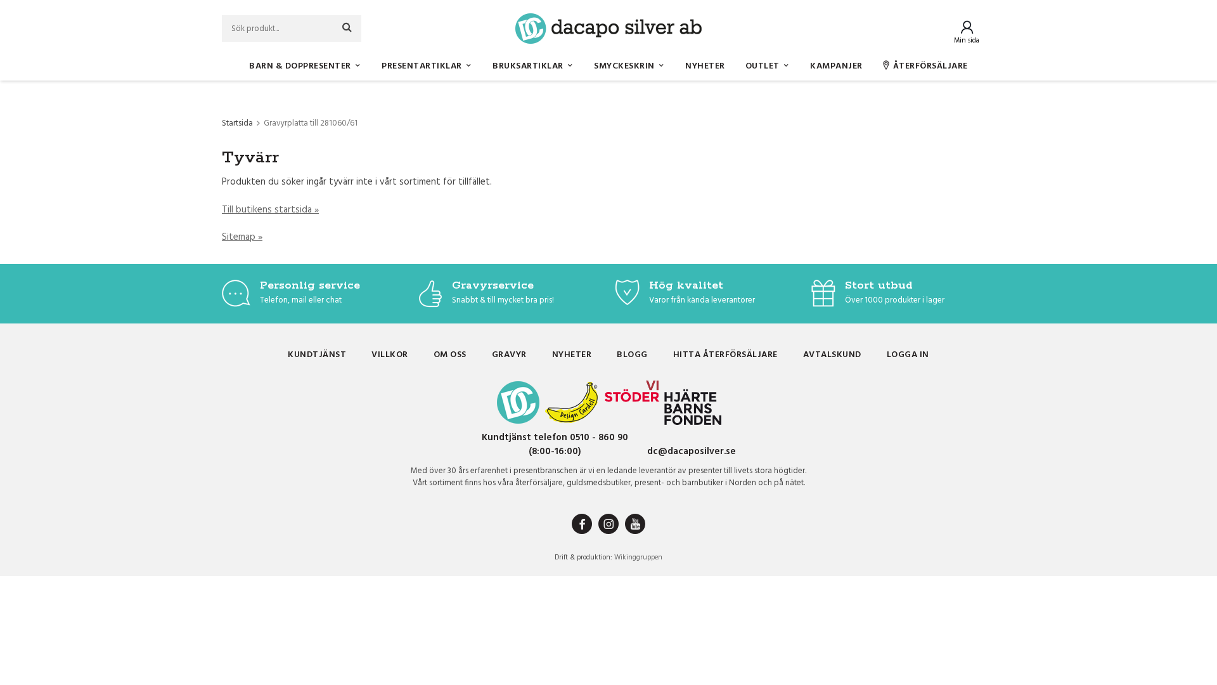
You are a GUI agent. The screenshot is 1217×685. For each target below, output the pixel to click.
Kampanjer (836, 66)
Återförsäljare (930, 66)
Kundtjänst (317, 355)
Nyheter (705, 66)
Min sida (966, 40)
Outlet (762, 66)
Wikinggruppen (638, 557)
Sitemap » (242, 237)
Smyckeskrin (624, 66)
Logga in (908, 355)
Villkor (389, 355)
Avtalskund (832, 355)
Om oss (450, 355)
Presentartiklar (422, 66)
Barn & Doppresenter (300, 66)
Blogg (632, 355)
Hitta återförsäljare (725, 355)
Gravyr (509, 355)
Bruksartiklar (528, 66)
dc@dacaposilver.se (691, 451)
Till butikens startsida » (270, 210)
